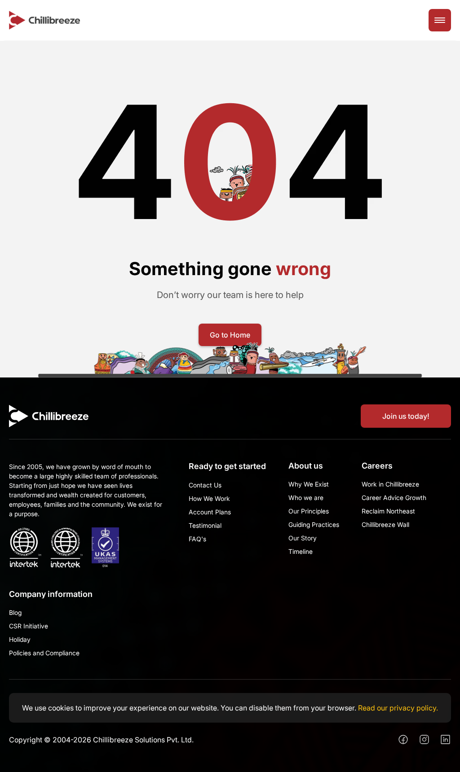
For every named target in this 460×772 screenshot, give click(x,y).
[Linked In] (445, 739)
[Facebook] (403, 739)
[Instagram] (424, 739)
